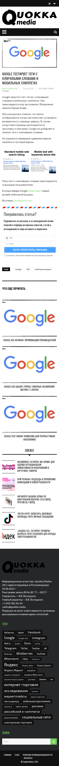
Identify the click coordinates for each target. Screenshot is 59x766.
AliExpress (9, 632)
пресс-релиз (22, 706)
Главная (7, 754)
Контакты (28, 757)
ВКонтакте (11, 658)
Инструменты (10, 88)
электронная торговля (18, 722)
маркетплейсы (15, 696)
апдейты (31, 670)
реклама (37, 706)
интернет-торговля (21, 684)
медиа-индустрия (38, 697)
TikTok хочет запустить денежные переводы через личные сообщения (35, 515)
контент (35, 691)
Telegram (10, 648)
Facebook (34, 632)
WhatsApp (8, 654)
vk (45, 648)
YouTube (41, 653)
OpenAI (17, 644)
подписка (8, 706)
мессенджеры (11, 701)
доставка (31, 679)
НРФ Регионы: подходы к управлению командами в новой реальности (36, 480)
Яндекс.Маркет (13, 670)
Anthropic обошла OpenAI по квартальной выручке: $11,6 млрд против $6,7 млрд (34, 499)
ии (51, 679)
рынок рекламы (11, 718)
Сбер (25, 658)
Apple (21, 632)
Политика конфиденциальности (37, 754)
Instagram (38, 638)
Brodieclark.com (23, 200)
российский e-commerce (22, 711)
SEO (28, 269)
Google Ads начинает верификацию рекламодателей (29, 340)
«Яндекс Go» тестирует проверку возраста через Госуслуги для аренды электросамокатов (36, 534)
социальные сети (36, 717)
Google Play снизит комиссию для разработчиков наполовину (29, 437)
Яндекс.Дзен (27, 665)
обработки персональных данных (39, 255)
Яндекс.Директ (44, 665)
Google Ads (23, 638)
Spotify (37, 644)
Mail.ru (7, 643)
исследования (16, 690)
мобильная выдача (43, 269)
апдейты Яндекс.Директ (14, 679)
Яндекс (11, 664)
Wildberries (24, 653)
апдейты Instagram (12, 675)
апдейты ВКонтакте (33, 675)
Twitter (36, 648)
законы (42, 679)
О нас (17, 754)
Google (18, 269)
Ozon (27, 643)
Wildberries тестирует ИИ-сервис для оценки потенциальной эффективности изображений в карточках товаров (36, 466)
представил (34, 190)
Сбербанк (36, 659)
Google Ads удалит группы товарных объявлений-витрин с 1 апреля (29, 388)
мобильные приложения (36, 701)
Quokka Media (28, 761)
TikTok (24, 648)
